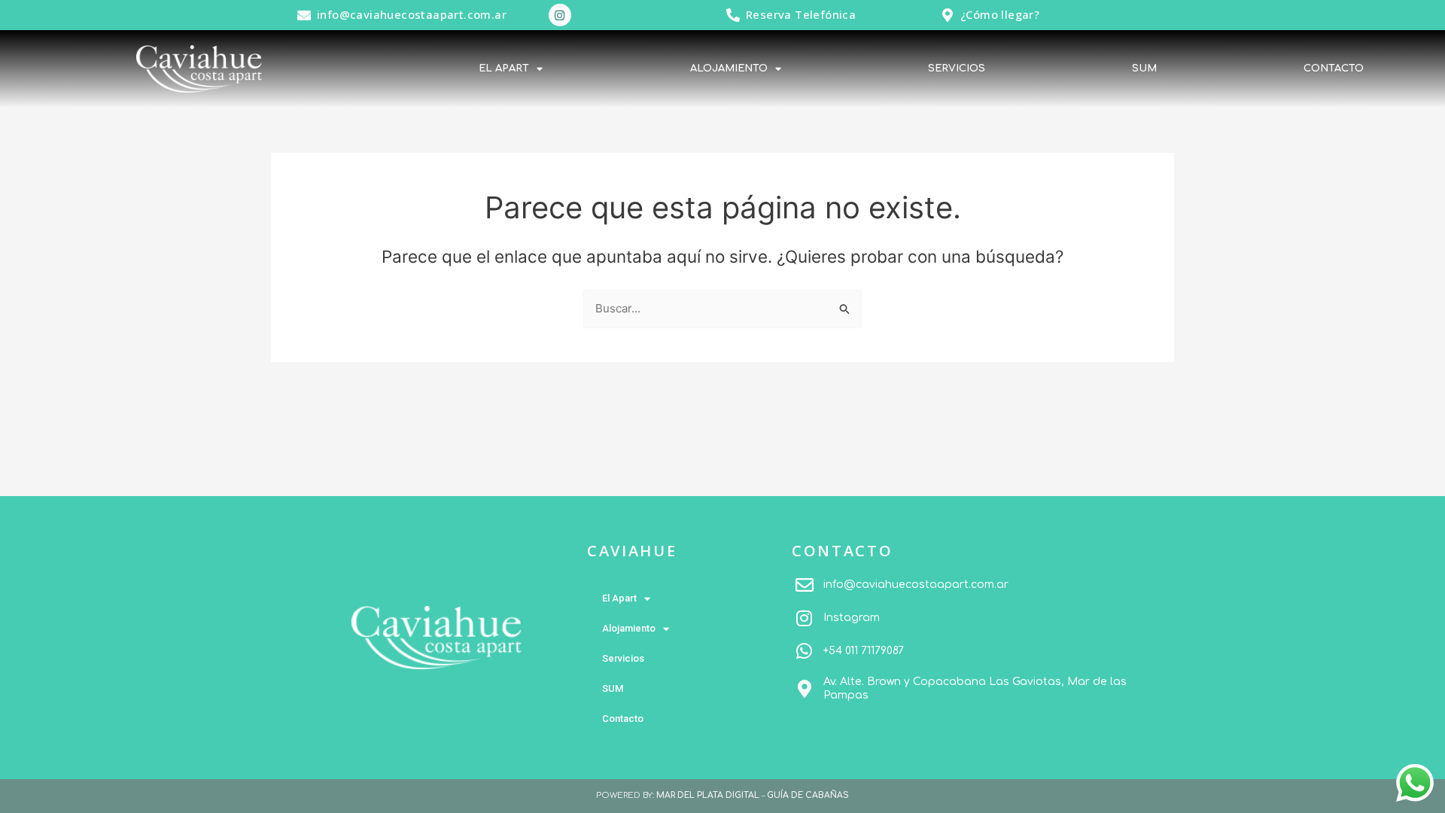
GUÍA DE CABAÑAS (808, 795)
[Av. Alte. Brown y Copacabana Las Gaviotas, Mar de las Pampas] (805, 689)
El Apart (504, 68)
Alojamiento (729, 68)
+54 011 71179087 (863, 650)
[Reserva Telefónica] (733, 15)
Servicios (956, 68)
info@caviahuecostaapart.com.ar (412, 14)
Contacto (1334, 68)
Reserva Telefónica (801, 14)
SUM (1144, 68)
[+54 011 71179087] (805, 651)
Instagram (851, 617)
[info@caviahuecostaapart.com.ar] (304, 15)
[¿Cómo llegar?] (947, 15)
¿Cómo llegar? (999, 14)
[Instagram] (805, 618)
